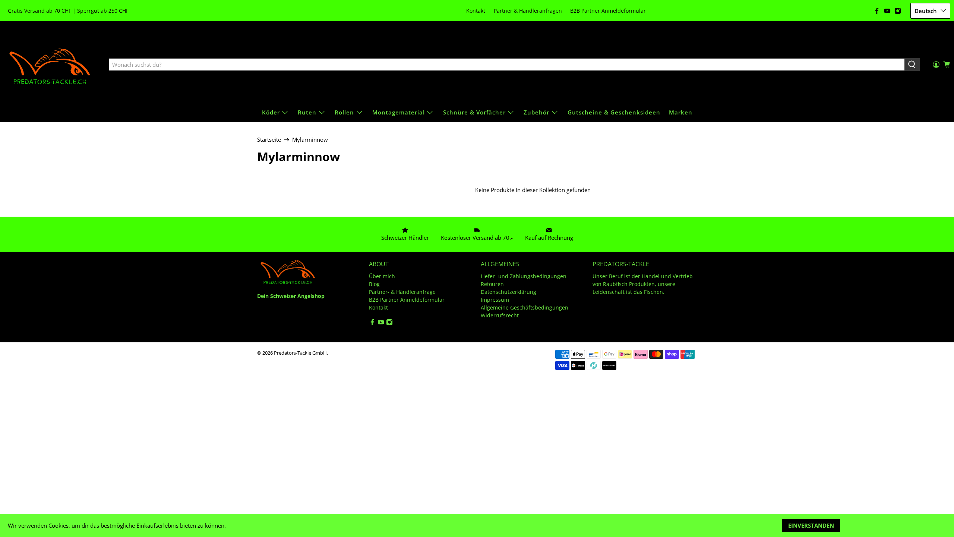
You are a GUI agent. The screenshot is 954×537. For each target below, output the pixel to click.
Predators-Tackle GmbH (300, 353)
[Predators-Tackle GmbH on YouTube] (887, 10)
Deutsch (925, 11)
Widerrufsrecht (500, 315)
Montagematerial (398, 112)
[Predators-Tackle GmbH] (50, 65)
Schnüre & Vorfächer (474, 112)
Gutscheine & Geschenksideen (614, 112)
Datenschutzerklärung (508, 291)
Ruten (307, 112)
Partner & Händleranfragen (528, 10)
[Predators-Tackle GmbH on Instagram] (897, 10)
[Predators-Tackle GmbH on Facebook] (877, 10)
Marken (680, 112)
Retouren (492, 284)
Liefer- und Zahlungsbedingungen (523, 276)
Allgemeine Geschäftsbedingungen (524, 307)
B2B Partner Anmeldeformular (608, 10)
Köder (271, 112)
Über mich (382, 276)
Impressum (495, 299)
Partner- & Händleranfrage (402, 291)
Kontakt (475, 10)
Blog (374, 284)
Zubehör (536, 112)
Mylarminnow (310, 139)
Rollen (344, 112)
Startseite (269, 139)
